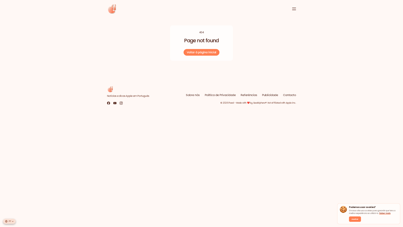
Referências (249, 95)
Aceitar (355, 219)
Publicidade (270, 95)
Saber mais (385, 213)
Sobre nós (193, 95)
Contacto (289, 95)
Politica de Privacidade (220, 95)
